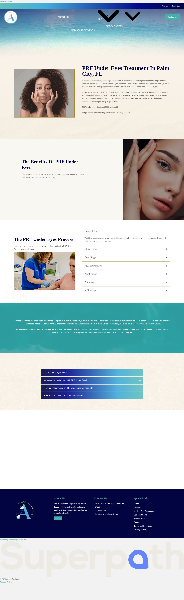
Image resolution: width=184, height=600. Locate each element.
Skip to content (6, 1)
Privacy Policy (6, 582)
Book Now (176, 6)
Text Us (165, 6)
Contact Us (172, 17)
